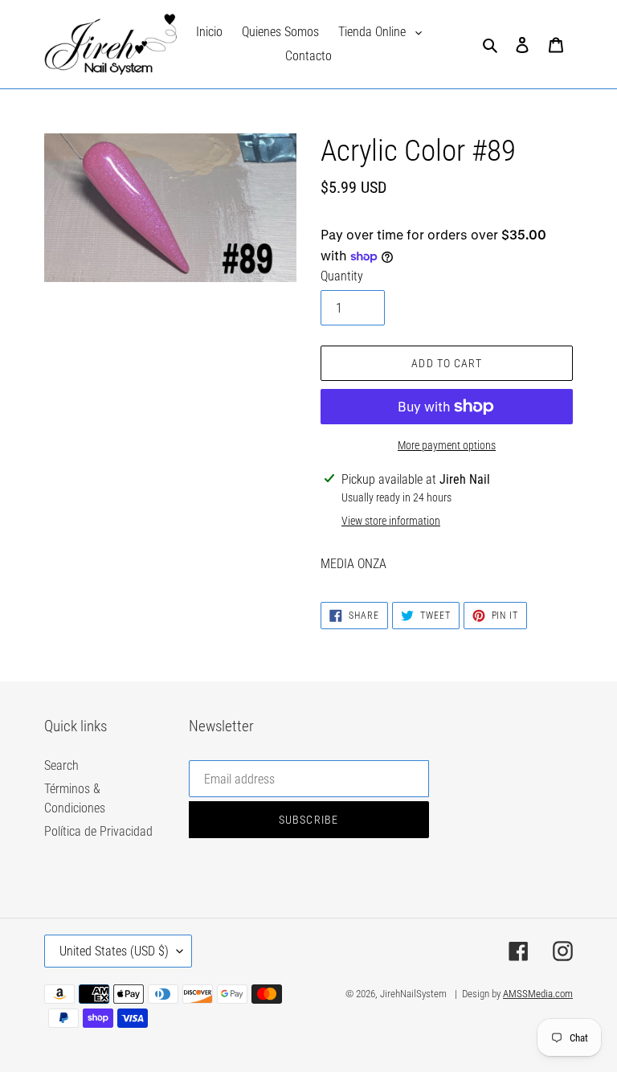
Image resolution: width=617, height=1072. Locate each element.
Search (61, 765)
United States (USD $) (114, 951)
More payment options (447, 445)
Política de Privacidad (98, 831)
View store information (390, 520)
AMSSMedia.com (538, 994)
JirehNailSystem (413, 994)
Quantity (342, 276)
